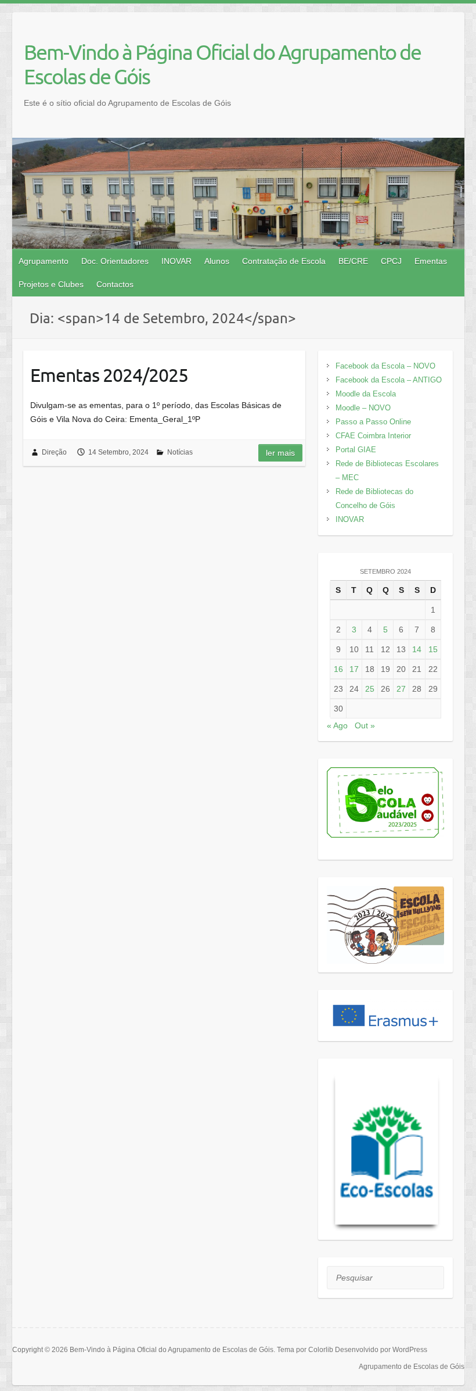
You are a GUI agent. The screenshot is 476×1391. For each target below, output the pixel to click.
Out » (365, 725)
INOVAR (176, 261)
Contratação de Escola (284, 261)
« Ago (337, 725)
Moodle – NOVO (363, 407)
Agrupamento (43, 261)
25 (369, 688)
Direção (54, 452)
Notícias (180, 452)
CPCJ (391, 261)
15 (433, 649)
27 (401, 688)
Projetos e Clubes (51, 284)
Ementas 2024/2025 (109, 374)
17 (354, 669)
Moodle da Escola (366, 393)
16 (338, 669)
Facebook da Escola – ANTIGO (389, 380)
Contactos (115, 284)
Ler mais (280, 452)
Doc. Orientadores (115, 261)
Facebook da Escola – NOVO (385, 366)
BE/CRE (353, 261)
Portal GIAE (356, 449)
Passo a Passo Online (373, 421)
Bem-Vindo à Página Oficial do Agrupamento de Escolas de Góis (222, 64)
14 (416, 649)
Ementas (430, 261)
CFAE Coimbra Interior (373, 435)
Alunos (216, 261)
